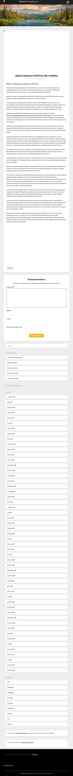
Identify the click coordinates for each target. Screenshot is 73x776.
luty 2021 (9, 554)
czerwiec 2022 (11, 507)
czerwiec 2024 (11, 444)
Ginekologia (10, 687)
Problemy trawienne (12, 368)
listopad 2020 (10, 565)
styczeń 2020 (10, 602)
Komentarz (10, 287)
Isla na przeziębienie (12, 378)
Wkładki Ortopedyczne (28, 1)
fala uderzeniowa (8, 765)
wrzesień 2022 (11, 491)
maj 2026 (9, 402)
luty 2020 (9, 596)
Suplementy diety (12, 363)
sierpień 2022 (10, 497)
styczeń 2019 (10, 665)
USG (8, 719)
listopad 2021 (10, 528)
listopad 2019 (10, 612)
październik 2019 (11, 618)
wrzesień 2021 (11, 533)
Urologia (9, 713)
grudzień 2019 (11, 607)
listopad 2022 (10, 481)
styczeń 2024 (10, 460)
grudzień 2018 (11, 670)
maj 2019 (9, 644)
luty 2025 (9, 423)
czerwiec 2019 (11, 639)
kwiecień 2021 (11, 544)
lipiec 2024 (10, 439)
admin (44, 78)
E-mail (9, 319)
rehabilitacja (34, 754)
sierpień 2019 (10, 628)
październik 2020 (11, 570)
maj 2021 (9, 539)
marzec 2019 (10, 654)
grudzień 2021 (11, 523)
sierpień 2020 (10, 581)
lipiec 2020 (10, 586)
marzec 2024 (10, 455)
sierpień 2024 (10, 434)
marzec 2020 (10, 591)
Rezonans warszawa (13, 373)
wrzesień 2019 (11, 623)
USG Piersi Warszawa (21, 733)
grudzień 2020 (11, 560)
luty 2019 (9, 660)
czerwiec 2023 (11, 476)
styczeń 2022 (10, 518)
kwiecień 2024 (11, 449)
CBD (8, 682)
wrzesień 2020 (11, 575)
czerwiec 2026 (11, 397)
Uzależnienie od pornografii (14, 357)
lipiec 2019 (10, 633)
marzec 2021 (10, 549)
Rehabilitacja (10, 708)
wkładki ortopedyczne (27, 742)
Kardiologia (10, 692)
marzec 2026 (10, 412)
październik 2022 (11, 486)
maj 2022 (9, 512)
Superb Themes (48, 773)
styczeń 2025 (10, 428)
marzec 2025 (10, 418)
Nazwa (9, 311)
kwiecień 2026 (11, 407)
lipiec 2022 (10, 502)
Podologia (10, 703)
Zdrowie (9, 268)
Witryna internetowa (14, 327)
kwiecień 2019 (11, 649)
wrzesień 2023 (11, 470)
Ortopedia (10, 698)
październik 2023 (11, 465)
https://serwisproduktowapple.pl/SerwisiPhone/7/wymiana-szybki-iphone (29, 115)
